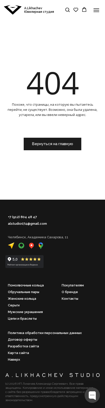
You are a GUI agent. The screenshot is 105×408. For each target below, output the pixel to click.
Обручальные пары (23, 292)
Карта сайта (18, 353)
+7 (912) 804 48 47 (22, 217)
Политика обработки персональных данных (45, 333)
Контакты (70, 298)
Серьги (14, 305)
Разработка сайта (23, 346)
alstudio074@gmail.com (27, 224)
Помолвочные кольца (26, 285)
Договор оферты (22, 339)
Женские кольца (22, 298)
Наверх (14, 359)
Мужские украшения (25, 312)
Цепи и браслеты (22, 318)
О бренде (70, 292)
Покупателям (73, 285)
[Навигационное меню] (96, 10)
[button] (67, 9)
